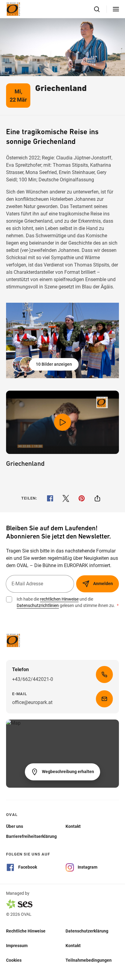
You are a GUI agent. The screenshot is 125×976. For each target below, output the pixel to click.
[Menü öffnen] (116, 9)
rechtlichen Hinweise (59, 599)
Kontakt (73, 945)
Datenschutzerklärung (87, 931)
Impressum (17, 945)
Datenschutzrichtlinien (38, 605)
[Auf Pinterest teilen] (81, 498)
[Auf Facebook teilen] (50, 498)
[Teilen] (97, 498)
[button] (46, 364)
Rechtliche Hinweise (26, 931)
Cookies (14, 960)
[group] (62, 340)
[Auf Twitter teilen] (66, 498)
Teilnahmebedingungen (89, 960)
